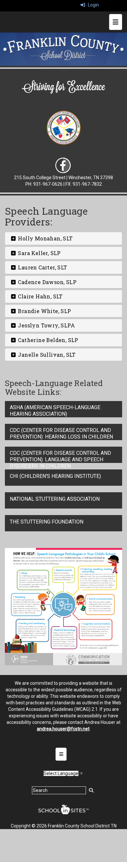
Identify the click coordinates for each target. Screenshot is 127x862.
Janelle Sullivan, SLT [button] (46, 354)
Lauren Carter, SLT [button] (42, 267)
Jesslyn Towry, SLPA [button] (46, 325)
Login (92, 4)
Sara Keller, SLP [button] (39, 253)
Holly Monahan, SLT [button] (45, 238)
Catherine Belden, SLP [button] (47, 340)
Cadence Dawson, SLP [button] (47, 282)
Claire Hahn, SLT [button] (40, 296)
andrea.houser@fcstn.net (63, 728)
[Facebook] (63, 165)
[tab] (63, 238)
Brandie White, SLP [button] (44, 311)
